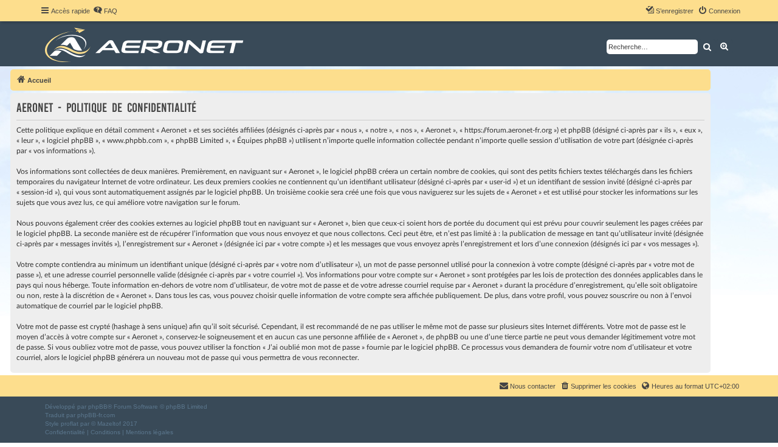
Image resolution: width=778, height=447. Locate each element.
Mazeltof (109, 423)
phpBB (98, 406)
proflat (69, 423)
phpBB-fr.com (96, 415)
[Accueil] (146, 43)
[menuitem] (105, 11)
